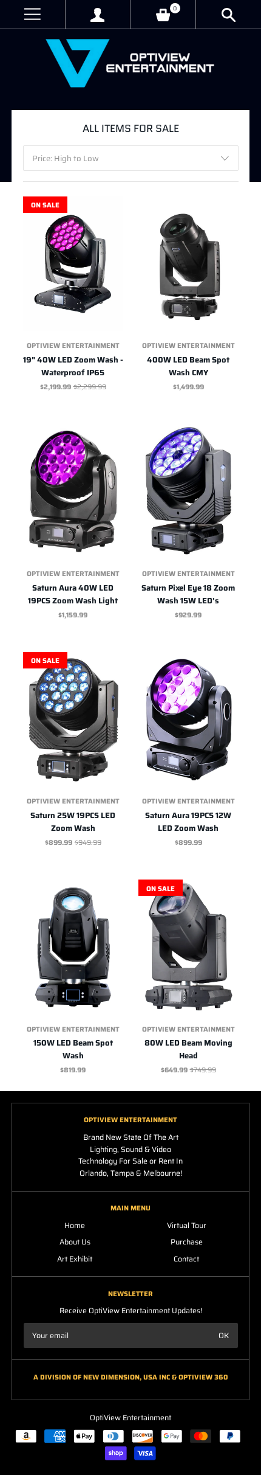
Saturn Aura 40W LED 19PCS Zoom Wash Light (73, 594)
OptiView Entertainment (73, 345)
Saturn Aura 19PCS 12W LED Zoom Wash (188, 822)
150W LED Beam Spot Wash (73, 1049)
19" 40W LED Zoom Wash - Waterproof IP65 (73, 366)
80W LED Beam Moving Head (188, 1049)
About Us (74, 1242)
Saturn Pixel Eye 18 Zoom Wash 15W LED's (188, 594)
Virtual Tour (186, 1225)
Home (74, 1225)
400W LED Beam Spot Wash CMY (188, 366)
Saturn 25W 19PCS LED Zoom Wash (72, 822)
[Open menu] (32, 14)
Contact (186, 1259)
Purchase (187, 1242)
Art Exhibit (74, 1259)
